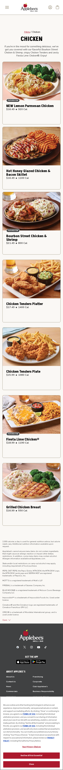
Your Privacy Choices (31, 746)
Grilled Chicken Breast (23, 507)
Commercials (12, 691)
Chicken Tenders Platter (24, 304)
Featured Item (13, 100)
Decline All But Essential (31, 755)
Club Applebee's (40, 686)
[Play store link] (38, 661)
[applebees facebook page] (18, 647)
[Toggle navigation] (7, 7)
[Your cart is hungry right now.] (57, 7)
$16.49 (16, 109)
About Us (10, 677)
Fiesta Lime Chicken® (22, 439)
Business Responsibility (43, 691)
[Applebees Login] (50, 7)
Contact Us (11, 681)
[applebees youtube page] (38, 647)
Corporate (37, 681)
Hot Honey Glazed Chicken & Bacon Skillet (28, 172)
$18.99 (17, 442)
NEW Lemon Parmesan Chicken (30, 106)
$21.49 (16, 243)
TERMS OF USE (29, 714)
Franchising (38, 677)
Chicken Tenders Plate (23, 371)
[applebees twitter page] (24, 647)
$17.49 (17, 307)
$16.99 (16, 510)
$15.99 (17, 374)
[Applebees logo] (29, 7)
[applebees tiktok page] (45, 647)
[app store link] (23, 661)
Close (31, 764)
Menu (27, 32)
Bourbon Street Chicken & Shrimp (26, 238)
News (8, 686)
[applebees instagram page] (31, 647)
